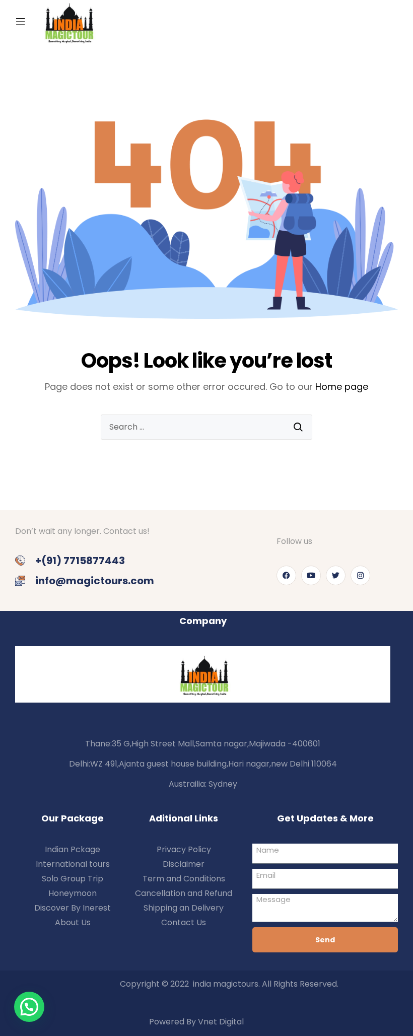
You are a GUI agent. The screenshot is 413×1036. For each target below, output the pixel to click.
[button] (29, 1007)
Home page (341, 386)
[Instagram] (360, 575)
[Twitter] (336, 575)
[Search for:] (206, 427)
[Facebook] (286, 575)
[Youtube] (311, 575)
